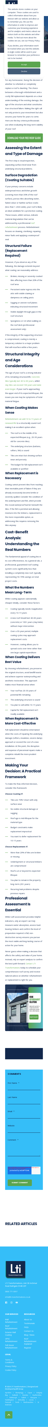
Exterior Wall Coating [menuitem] (10, 1333)
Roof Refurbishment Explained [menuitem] (30, 1341)
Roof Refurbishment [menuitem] (11, 1327)
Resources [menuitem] (29, 1314)
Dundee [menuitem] (25, 1395)
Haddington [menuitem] (9, 1400)
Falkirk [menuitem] (23, 1397)
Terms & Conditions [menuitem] (9, 1361)
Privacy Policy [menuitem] (10, 1366)
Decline (24, 71)
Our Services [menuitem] (11, 1314)
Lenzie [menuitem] (31, 1400)
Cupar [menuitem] (30, 1393)
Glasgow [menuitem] (33, 1397)
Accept (24, 64)
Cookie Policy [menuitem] (10, 1370)
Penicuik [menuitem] (8, 1402)
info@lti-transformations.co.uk (17, 1297)
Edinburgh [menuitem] (13, 1397)
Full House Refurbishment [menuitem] (11, 1346)
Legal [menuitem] (8, 1355)
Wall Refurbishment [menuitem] (11, 1320)
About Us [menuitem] (28, 1319)
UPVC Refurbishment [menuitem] (11, 1340)
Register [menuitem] (27, 1348)
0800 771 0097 (11, 1291)
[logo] (15, 1269)
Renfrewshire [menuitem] (28, 1402)
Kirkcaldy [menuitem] (21, 1400)
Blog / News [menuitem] (29, 1335)
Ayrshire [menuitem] (8, 1393)
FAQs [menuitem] (26, 1327)
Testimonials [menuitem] (29, 1323)
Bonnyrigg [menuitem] (19, 1393)
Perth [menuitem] (17, 1402)
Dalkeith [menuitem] (15, 1395)
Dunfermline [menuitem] (37, 1395)
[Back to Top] (8, 1415)
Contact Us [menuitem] (29, 1331)
